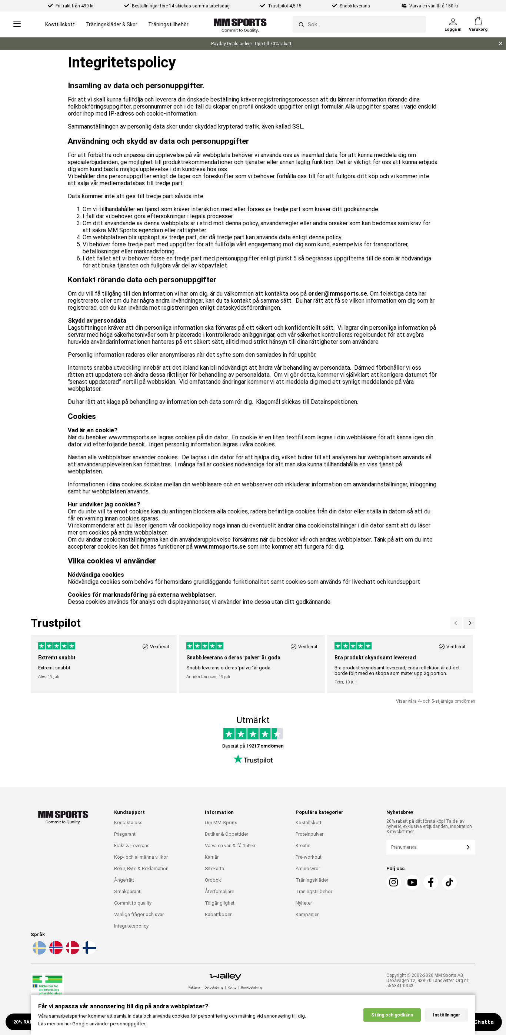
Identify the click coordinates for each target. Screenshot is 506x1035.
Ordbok (213, 880)
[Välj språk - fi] (88, 953)
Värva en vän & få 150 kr (230, 845)
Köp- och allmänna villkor (141, 857)
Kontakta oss (128, 822)
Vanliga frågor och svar (139, 914)
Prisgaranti (125, 834)
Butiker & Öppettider (226, 834)
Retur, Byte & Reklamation (141, 868)
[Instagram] (393, 882)
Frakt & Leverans (132, 845)
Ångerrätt (124, 880)
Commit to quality (133, 903)
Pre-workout (309, 857)
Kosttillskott (60, 24)
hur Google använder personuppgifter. (105, 1023)
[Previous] (469, 623)
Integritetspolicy (131, 926)
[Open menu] (17, 24)
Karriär (212, 857)
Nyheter (304, 903)
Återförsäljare (219, 891)
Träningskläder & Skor (111, 24)
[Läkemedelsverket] (47, 988)
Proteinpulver (309, 834)
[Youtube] (412, 882)
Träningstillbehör (168, 24)
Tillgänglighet (219, 903)
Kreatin (303, 845)
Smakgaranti (128, 891)
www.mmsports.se (220, 546)
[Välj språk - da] (72, 953)
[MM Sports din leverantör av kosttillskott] (240, 24)
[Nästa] (456, 623)
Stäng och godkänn (392, 1015)
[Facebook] (430, 882)
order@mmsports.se (337, 293)
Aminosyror (308, 868)
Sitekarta (214, 868)
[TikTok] (449, 882)
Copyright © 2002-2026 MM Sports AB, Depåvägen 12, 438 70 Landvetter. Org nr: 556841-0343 (427, 980)
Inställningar (446, 1015)
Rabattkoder (218, 914)
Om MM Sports (221, 822)
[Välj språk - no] (55, 953)
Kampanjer (307, 914)
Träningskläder (312, 880)
